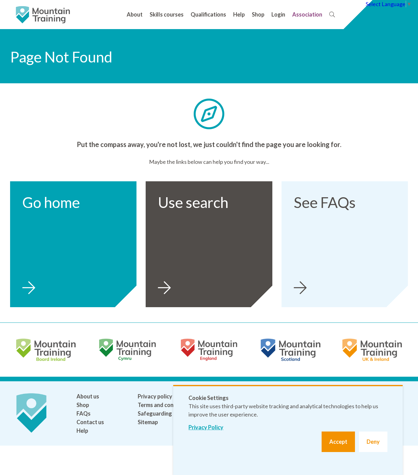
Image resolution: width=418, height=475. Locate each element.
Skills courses (167, 14)
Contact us (90, 422)
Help (239, 14)
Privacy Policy (205, 427)
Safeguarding (155, 413)
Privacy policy (155, 396)
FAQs (84, 413)
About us (88, 396)
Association (307, 14)
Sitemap (148, 422)
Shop (258, 14)
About (135, 14)
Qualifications (208, 14)
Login (278, 14)
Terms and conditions (164, 404)
